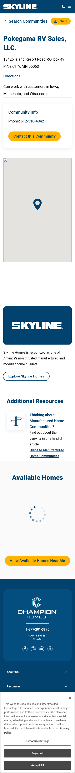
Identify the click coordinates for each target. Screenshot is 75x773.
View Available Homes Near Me (37, 560)
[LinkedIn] (41, 648)
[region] (37, 732)
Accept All (37, 765)
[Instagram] (33, 648)
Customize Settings (37, 741)
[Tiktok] (50, 648)
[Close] (70, 697)
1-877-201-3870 (37, 629)
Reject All (37, 753)
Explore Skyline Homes (26, 376)
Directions (11, 76)
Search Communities (28, 21)
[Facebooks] (25, 648)
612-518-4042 (32, 121)
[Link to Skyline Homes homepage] (20, 6)
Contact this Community (34, 136)
